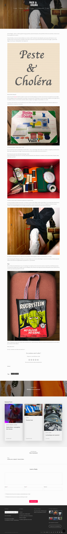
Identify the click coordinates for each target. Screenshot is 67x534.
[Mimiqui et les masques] (33, 388)
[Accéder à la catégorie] (17, 512)
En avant (12, 373)
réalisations (11, 424)
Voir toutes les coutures (53, 522)
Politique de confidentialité (24, 513)
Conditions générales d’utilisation (26, 515)
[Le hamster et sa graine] (60, 513)
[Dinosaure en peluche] (60, 518)
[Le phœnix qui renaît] (55, 512)
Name (6, 486)
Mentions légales (22, 517)
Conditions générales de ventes (25, 519)
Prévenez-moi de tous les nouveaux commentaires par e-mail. (18, 494)
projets (50, 432)
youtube (15, 424)
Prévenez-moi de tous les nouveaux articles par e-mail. (16, 496)
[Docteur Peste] (51, 511)
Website (45, 486)
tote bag (16, 373)
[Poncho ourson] (55, 518)
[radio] (29, 360)
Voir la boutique (8, 515)
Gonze (15, 96)
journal (33, 27)
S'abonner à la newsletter (55, 526)
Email (25, 486)
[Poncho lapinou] (51, 518)
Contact (21, 512)
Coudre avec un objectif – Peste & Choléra (15, 459)
